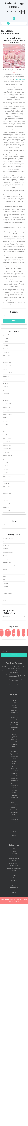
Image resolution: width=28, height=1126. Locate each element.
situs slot (18, 631)
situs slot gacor (23, 632)
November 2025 (7, 366)
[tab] (8, 23)
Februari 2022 (7, 486)
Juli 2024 (5, 421)
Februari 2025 (7, 397)
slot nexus (5, 586)
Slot (4, 579)
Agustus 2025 (6, 376)
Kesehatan (6, 548)
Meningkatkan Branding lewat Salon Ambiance (14, 40)
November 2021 (7, 493)
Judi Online (6, 545)
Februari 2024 (7, 438)
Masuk (4, 524)
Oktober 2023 (6, 452)
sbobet (4, 572)
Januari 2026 (6, 359)
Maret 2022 (6, 483)
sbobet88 (7, 630)
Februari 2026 (7, 355)
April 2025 (5, 390)
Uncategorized (7, 597)
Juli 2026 (5, 338)
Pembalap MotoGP (8, 559)
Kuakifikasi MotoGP (8, 552)
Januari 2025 (6, 400)
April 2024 (5, 431)
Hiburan (5, 541)
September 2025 (7, 372)
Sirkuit (4, 576)
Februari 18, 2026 (9, 69)
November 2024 (7, 407)
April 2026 (5, 348)
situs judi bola (14, 632)
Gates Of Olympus (8, 538)
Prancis (5, 555)
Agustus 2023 (6, 459)
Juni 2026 (5, 341)
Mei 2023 (5, 469)
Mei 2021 (5, 500)
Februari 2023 (7, 476)
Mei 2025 (5, 386)
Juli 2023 (5, 462)
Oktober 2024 (6, 410)
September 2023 (7, 455)
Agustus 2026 (6, 334)
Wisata (4, 600)
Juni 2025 (5, 383)
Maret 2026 (6, 352)
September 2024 (7, 414)
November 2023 (7, 448)
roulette (5, 569)
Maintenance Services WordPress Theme (14, 899)
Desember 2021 (7, 490)
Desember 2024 (7, 403)
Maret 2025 (6, 393)
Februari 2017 (7, 510)
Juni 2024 (5, 424)
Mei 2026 (5, 345)
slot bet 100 (6, 583)
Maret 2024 (6, 434)
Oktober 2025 (6, 369)
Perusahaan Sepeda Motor (10, 566)
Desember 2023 (7, 445)
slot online (5, 590)
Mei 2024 (5, 428)
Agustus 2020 (6, 507)
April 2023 (5, 472)
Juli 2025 (5, 379)
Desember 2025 (7, 362)
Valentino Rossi (7, 562)
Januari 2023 (6, 479)
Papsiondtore (20, 69)
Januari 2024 (6, 441)
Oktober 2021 (6, 497)
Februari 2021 (7, 503)
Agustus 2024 (6, 417)
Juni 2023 (5, 466)
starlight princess (7, 593)
